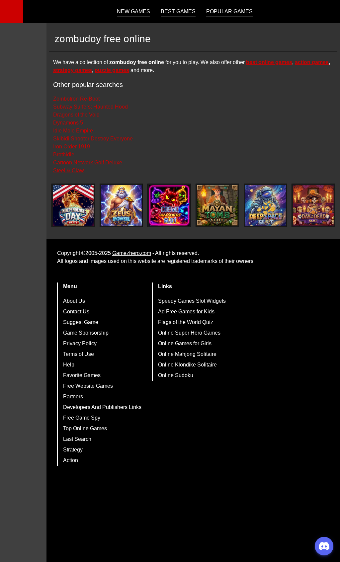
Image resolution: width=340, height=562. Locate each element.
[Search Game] (329, 13)
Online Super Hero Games (189, 333)
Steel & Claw (68, 170)
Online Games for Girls (185, 343)
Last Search (77, 439)
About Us (74, 301)
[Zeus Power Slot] (121, 205)
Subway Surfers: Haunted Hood (90, 107)
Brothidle (63, 154)
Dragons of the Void (76, 115)
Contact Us (76, 311)
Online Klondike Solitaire (187, 364)
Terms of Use (78, 354)
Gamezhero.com (131, 253)
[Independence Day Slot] (73, 205)
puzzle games (112, 70)
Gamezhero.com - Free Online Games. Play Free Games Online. (64, 11)
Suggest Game (80, 322)
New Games (133, 11)
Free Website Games (88, 386)
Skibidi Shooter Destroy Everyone (93, 138)
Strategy (73, 449)
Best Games (178, 11)
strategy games (72, 70)
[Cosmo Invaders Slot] (169, 205)
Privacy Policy (80, 343)
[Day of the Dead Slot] (313, 205)
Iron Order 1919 (71, 146)
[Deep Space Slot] (265, 205)
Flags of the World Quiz (185, 322)
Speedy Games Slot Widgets (192, 301)
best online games (269, 62)
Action (70, 460)
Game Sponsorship (86, 333)
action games (312, 62)
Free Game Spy (81, 418)
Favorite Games (82, 375)
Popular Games (229, 11)
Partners (73, 396)
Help (68, 364)
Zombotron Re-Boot (76, 99)
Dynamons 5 (68, 122)
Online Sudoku (175, 375)
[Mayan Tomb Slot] (217, 205)
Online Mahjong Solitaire (187, 354)
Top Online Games (85, 428)
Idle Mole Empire (73, 130)
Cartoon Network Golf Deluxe (87, 162)
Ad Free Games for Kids (186, 311)
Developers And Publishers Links (102, 407)
